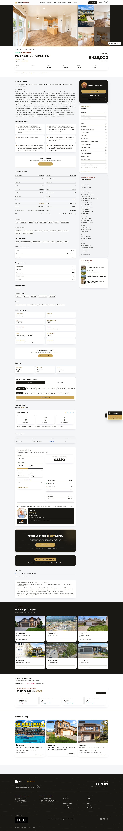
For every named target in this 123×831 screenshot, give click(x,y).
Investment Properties (86, 218)
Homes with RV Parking (86, 204)
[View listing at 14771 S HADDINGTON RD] (30, 731)
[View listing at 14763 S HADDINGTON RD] (61, 731)
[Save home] (42, 722)
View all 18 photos (115, 43)
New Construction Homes (87, 247)
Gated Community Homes (87, 194)
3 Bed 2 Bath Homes (86, 236)
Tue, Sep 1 (62, 388)
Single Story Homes (85, 254)
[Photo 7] (34, 741)
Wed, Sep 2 (72, 388)
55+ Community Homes (86, 192)
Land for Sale (66, 805)
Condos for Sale (85, 185)
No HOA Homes (84, 252)
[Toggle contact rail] (106, 415)
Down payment (20, 462)
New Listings (84, 249)
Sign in (100, 2)
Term (31, 473)
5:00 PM (53, 393)
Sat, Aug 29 (32, 388)
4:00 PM (46, 393)
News (88, 803)
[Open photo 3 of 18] (102, 16)
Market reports (62, 2)
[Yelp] (107, 819)
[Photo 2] (26, 741)
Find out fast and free (44, 545)
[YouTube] (104, 819)
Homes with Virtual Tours (87, 211)
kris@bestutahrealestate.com (101, 786)
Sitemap (89, 805)
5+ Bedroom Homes (86, 240)
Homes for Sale (66, 801)
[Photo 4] (29, 741)
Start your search (44, 164)
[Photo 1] (24, 741)
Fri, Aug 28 (21, 388)
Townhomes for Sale (86, 187)
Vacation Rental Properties (87, 222)
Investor (49, 2)
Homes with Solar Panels (86, 207)
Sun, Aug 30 (42, 388)
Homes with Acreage (86, 245)
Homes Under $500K (86, 229)
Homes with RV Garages (86, 202)
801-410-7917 (92, 2)
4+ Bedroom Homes (86, 238)
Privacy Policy (90, 807)
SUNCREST (31, 49)
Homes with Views (85, 209)
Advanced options (23, 487)
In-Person (30, 382)
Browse (42, 2)
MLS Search (66, 798)
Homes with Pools (85, 200)
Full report (101, 693)
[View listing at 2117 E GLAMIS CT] (93, 731)
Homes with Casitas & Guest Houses (89, 198)
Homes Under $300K (86, 227)
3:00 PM (40, 393)
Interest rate (24, 479)
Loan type (19, 473)
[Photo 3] (27, 741)
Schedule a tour (95, 91)
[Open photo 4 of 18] (86, 36)
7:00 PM (67, 393)
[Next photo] (43, 731)
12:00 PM (19, 393)
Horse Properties (85, 213)
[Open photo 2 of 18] (86, 16)
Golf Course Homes (85, 196)
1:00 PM (26, 393)
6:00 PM (60, 393)
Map (55, 2)
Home (16, 49)
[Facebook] (101, 819)
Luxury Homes (84, 231)
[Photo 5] (31, 741)
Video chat (60, 382)
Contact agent (39, 755)
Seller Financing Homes (86, 220)
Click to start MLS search (44, 559)
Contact (75, 2)
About (69, 2)
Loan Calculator (67, 807)
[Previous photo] (16, 731)
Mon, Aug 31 (52, 388)
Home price (19, 455)
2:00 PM (33, 393)
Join (106, 2)
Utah (21, 49)
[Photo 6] (33, 741)
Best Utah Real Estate (22, 827)
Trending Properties (67, 803)
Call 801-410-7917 (94, 95)
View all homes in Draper (86, 171)
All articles (85, 285)
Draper (25, 49)
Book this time (44, 397)
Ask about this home (94, 99)
